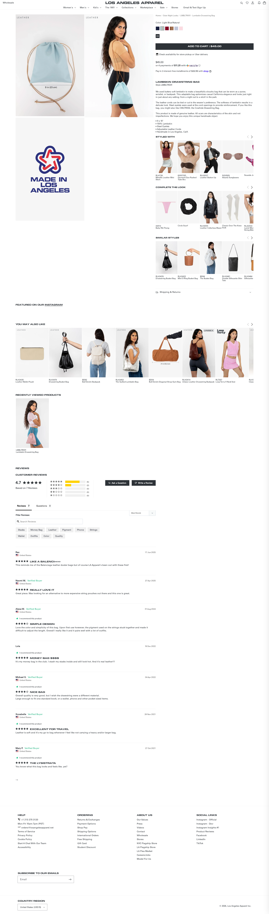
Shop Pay (82, 827)
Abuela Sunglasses (230, 177)
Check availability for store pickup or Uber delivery (183, 54)
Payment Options (86, 823)
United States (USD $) (30, 907)
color (46, 536)
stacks (21, 529)
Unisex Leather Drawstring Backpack (198, 381)
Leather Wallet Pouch (25, 381)
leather (52, 529)
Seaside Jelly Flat (252, 175)
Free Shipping (84, 839)
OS (158, 36)
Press (139, 823)
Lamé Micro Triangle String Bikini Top (253, 229)
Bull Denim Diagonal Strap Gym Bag (165, 381)
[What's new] (259, 2)
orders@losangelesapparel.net (37, 827)
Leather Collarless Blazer (211, 228)
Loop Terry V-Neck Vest (225, 381)
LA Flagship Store (146, 847)
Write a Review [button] (145, 483)
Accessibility (24, 847)
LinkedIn (200, 839)
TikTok (199, 843)
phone (80, 529)
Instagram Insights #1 (207, 827)
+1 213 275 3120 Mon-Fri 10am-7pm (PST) (31, 821)
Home (158, 15)
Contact (141, 831)
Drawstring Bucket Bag (166, 278)
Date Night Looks (170, 15)
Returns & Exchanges (88, 819)
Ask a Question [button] (119, 483)
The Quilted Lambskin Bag (127, 381)
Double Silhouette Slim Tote (232, 279)
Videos (140, 827)
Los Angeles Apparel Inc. (239, 906)
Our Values (142, 819)
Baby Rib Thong (162, 228)
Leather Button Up (208, 177)
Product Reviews (205, 831)
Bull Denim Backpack (91, 381)
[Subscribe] (70, 879)
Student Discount (86, 847)
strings (93, 529)
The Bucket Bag (206, 278)
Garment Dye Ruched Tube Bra (187, 178)
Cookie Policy (25, 839)
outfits (34, 536)
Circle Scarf (183, 225)
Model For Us (144, 858)
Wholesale (142, 835)
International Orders (88, 835)
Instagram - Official (206, 819)
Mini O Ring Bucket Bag (188, 278)
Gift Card (82, 843)
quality (59, 536)
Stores (140, 839)
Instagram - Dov (204, 823)
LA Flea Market (144, 851)
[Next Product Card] (251, 136)
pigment (66, 529)
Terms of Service (26, 831)
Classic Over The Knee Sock (232, 226)
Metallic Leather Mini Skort (165, 178)
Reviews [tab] (21, 505)
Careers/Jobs (143, 855)
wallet (21, 536)
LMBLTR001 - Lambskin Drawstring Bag (197, 15)
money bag (36, 529)
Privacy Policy (25, 835)
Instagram (54, 305)
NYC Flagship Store (147, 843)
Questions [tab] (41, 505)
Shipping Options (86, 831)
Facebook (201, 835)
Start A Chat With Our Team (32, 843)
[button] (241, 2)
